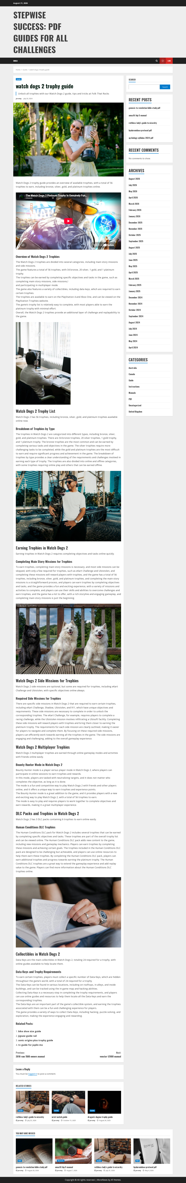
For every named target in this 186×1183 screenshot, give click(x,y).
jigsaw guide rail (27, 1035)
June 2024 (133, 334)
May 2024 (133, 341)
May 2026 (133, 191)
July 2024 (133, 328)
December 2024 (135, 297)
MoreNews (102, 1179)
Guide (19, 79)
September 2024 (136, 316)
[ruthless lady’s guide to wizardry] (32, 1102)
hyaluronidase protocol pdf (140, 130)
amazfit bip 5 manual (138, 115)
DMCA (15, 60)
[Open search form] (157, 60)
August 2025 (134, 247)
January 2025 (134, 291)
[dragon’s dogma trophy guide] (104, 1102)
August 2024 (134, 322)
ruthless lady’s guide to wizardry (30, 1117)
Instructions (134, 386)
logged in (32, 1073)
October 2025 (135, 235)
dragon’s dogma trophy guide (100, 1117)
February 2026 (135, 210)
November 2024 (135, 303)
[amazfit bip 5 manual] (73, 1151)
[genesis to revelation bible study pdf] (34, 1151)
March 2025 (134, 278)
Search (132, 79)
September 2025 (136, 241)
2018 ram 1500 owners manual (30, 1054)
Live (169, 60)
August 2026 (134, 178)
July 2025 (133, 253)
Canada (132, 374)
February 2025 (135, 284)
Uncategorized (135, 405)
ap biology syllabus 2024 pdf (141, 137)
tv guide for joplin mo (30, 1044)
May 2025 (133, 266)
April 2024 (133, 347)
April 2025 (133, 272)
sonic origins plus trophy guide (35, 1040)
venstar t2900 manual (110, 1054)
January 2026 (134, 216)
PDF (130, 399)
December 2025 (135, 222)
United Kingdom (135, 411)
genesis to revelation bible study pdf (144, 107)
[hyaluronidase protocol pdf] (151, 1151)
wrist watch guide (59, 1117)
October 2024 (135, 309)
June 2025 (133, 260)
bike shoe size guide (29, 1031)
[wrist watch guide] (68, 1102)
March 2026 (134, 203)
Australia (133, 367)
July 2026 (133, 185)
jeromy (19, 99)
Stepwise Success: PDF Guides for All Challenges (40, 32)
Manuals (132, 392)
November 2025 (135, 228)
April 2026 (133, 197)
